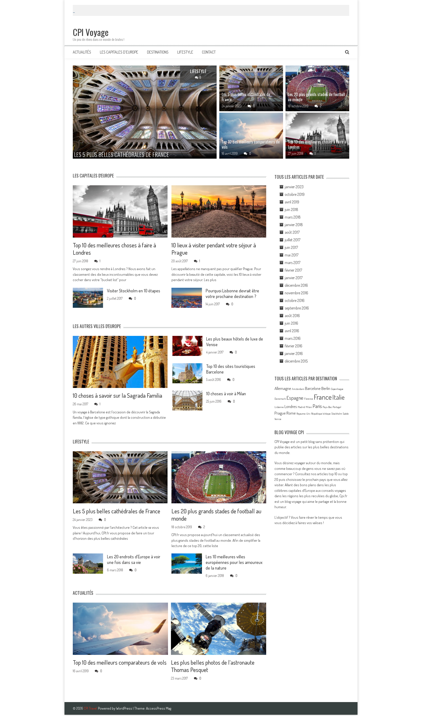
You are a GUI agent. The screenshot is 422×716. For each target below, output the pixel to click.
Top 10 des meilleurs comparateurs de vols (251, 144)
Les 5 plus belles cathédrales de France (246, 96)
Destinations (158, 52)
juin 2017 (291, 247)
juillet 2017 (292, 239)
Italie (338, 397)
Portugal (337, 407)
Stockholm (336, 413)
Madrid (301, 407)
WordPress (124, 708)
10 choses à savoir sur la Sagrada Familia (117, 395)
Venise (277, 419)
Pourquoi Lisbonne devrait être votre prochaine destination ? (232, 293)
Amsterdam (298, 389)
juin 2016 (291, 323)
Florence (308, 398)
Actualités (82, 52)
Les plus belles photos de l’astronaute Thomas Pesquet (212, 666)
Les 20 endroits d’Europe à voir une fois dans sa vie (133, 559)
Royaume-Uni (303, 413)
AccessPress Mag (158, 708)
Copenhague (337, 389)
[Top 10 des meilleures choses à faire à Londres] (317, 136)
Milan (309, 407)
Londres (291, 406)
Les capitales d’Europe (119, 52)
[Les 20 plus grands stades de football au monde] (317, 88)
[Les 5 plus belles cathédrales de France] (251, 88)
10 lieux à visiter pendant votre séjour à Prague (213, 248)
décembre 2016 (296, 285)
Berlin (325, 388)
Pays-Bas (327, 407)
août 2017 (292, 232)
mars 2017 (292, 262)
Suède (346, 413)
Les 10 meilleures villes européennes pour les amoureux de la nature (234, 562)
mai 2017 (291, 255)
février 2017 (293, 270)
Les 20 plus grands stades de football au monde (316, 96)
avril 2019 (292, 201)
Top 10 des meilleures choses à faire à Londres (317, 144)
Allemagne (282, 388)
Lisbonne (279, 407)
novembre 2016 (296, 292)
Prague (280, 413)
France (323, 396)
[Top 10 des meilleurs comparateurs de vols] (251, 136)
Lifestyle (185, 52)
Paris (317, 406)
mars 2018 (293, 217)
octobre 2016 (295, 300)
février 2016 (293, 345)
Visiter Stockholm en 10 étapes (133, 290)
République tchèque (321, 413)
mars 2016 (293, 338)
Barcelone (313, 388)
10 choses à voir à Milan (226, 393)
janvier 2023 (294, 186)
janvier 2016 (294, 353)
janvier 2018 (294, 224)
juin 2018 (291, 209)
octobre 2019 (295, 194)
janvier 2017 (294, 277)
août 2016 (292, 315)
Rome (291, 413)
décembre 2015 (296, 361)
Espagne (294, 398)
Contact (209, 52)
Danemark (280, 398)
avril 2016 (292, 330)
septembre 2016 (297, 308)
